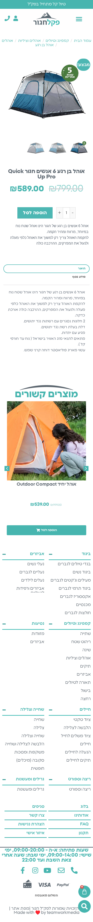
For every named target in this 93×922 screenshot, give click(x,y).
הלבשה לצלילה (77, 728)
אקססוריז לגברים (75, 597)
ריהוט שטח (81, 642)
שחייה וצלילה (32, 736)
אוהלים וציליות (29, 41)
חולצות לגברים (78, 613)
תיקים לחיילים (78, 760)
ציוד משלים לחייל (76, 736)
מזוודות (37, 634)
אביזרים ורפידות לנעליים (30, 591)
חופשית (37, 769)
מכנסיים (83, 605)
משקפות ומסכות (29, 752)
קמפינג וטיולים (57, 41)
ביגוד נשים (82, 572)
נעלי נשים (35, 564)
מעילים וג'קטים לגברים (71, 580)
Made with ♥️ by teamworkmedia (46, 913)
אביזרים (84, 674)
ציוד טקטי (82, 720)
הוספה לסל (35, 213)
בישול (86, 691)
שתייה (85, 634)
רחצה (86, 699)
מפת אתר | (19, 909)
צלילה (39, 728)
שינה (86, 650)
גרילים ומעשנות (30, 789)
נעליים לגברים (31, 572)
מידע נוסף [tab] (79, 277)
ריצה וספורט (80, 789)
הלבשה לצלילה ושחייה (24, 744)
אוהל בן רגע (44, 45)
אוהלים (7, 41)
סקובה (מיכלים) (30, 760)
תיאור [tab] (82, 268)
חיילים (85, 744)
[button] (79, 19)
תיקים (85, 666)
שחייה (39, 720)
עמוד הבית (82, 41)
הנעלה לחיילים (78, 752)
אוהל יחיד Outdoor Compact (47, 484)
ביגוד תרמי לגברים (75, 589)
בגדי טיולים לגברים (74, 564)
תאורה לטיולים (78, 683)
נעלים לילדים (32, 580)
